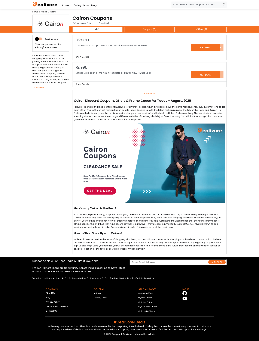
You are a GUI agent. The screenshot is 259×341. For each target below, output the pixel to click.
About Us (50, 293)
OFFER (218, 47)
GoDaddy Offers (146, 311)
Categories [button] (80, 5)
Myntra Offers (145, 297)
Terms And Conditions (57, 306)
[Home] (45, 5)
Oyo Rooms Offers (147, 306)
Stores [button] (65, 5)
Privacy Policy (53, 301)
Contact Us (51, 310)
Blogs (94, 5)
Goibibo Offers (145, 302)
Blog (48, 297)
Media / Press (101, 297)
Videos (97, 293)
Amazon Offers (146, 293)
